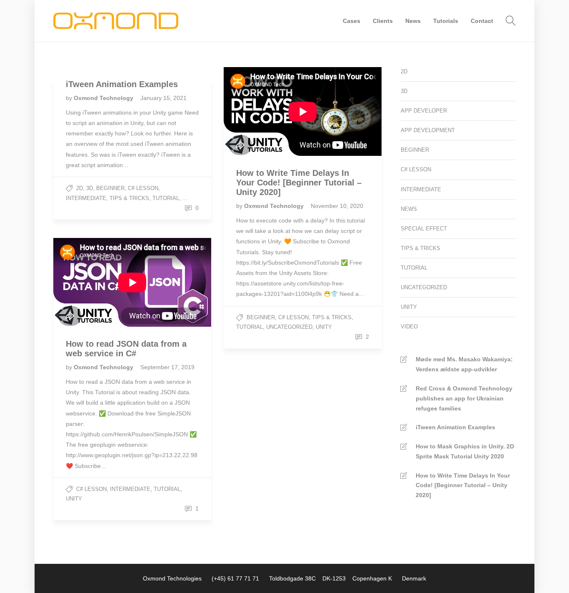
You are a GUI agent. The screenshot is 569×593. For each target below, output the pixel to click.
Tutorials (445, 21)
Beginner (110, 188)
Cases (351, 21)
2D (79, 188)
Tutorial (165, 198)
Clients (383, 21)
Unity (324, 327)
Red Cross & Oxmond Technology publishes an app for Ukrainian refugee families (464, 398)
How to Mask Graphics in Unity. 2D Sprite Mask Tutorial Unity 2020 (465, 451)
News (413, 21)
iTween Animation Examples (455, 427)
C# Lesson (143, 188)
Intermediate (86, 198)
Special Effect (424, 228)
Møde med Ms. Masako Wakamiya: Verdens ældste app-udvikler (464, 364)
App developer (424, 111)
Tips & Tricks (129, 198)
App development (428, 130)
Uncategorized (289, 327)
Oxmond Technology (104, 98)
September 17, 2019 (167, 367)
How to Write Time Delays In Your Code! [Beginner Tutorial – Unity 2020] (463, 485)
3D (89, 188)
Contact (482, 21)
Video (409, 326)
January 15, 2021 (163, 98)
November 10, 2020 (337, 206)
